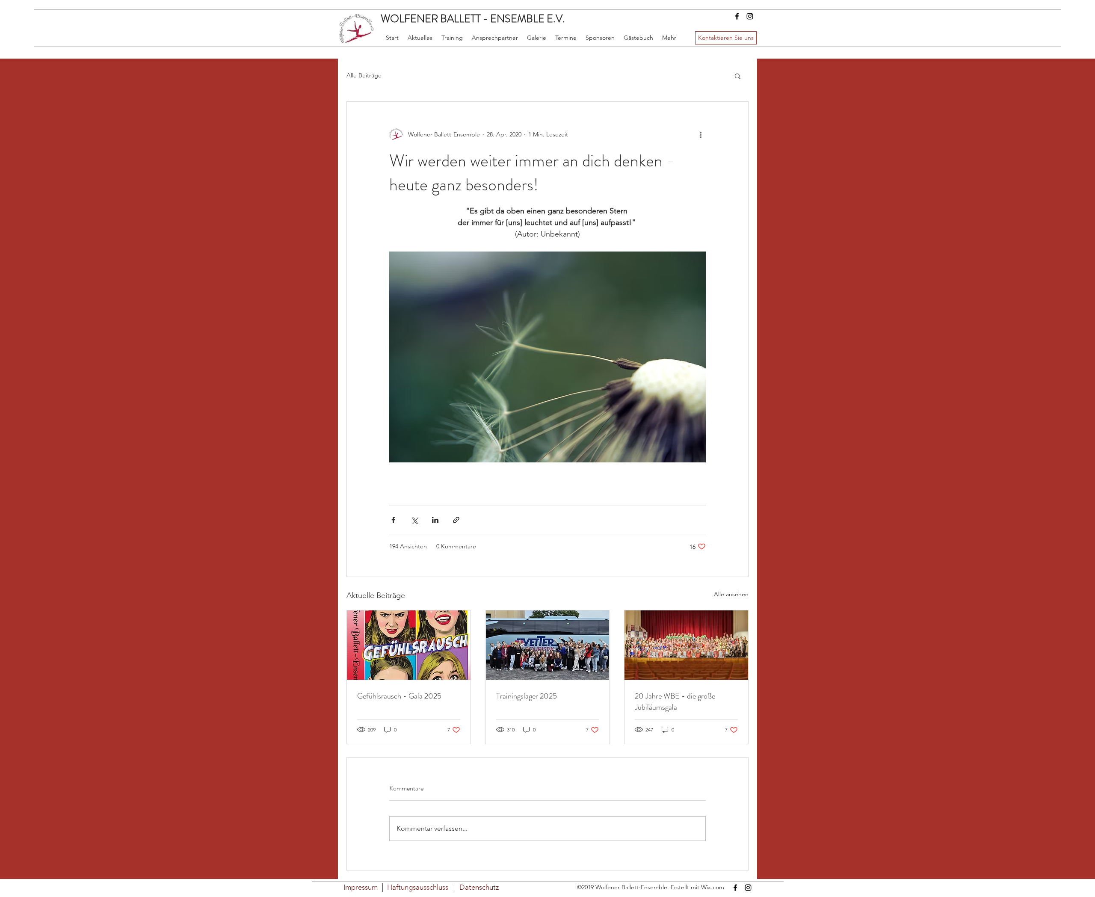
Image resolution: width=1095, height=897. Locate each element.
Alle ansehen (731, 594)
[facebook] (737, 16)
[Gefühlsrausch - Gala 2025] (409, 645)
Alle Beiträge (364, 75)
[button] (738, 75)
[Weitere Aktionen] (700, 134)
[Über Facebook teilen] (393, 520)
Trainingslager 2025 (526, 696)
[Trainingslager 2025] (548, 645)
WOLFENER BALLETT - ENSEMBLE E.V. (473, 19)
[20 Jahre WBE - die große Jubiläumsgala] (686, 645)
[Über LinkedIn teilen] (435, 520)
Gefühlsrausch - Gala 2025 (399, 696)
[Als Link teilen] (456, 520)
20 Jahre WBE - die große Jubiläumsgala (675, 701)
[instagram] (750, 16)
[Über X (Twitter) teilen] (414, 520)
